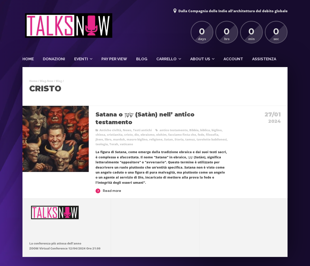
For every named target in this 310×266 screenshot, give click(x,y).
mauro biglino (137, 139)
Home (28, 59)
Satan (168, 139)
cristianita (115, 135)
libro (108, 139)
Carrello (166, 59)
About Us (200, 59)
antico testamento (174, 130)
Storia (179, 139)
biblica (205, 130)
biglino (217, 130)
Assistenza (264, 59)
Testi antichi (142, 130)
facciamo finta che (182, 135)
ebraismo (147, 135)
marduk (119, 139)
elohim (161, 135)
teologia (102, 144)
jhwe (99, 139)
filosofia (212, 135)
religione (155, 139)
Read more (112, 191)
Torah (113, 144)
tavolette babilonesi (212, 139)
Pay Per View (114, 59)
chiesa (100, 135)
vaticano (126, 144)
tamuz (190, 139)
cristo (128, 135)
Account (233, 59)
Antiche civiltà (110, 130)
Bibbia (194, 130)
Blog (141, 59)
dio (136, 135)
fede (201, 135)
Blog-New (46, 81)
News (127, 130)
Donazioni (54, 59)
